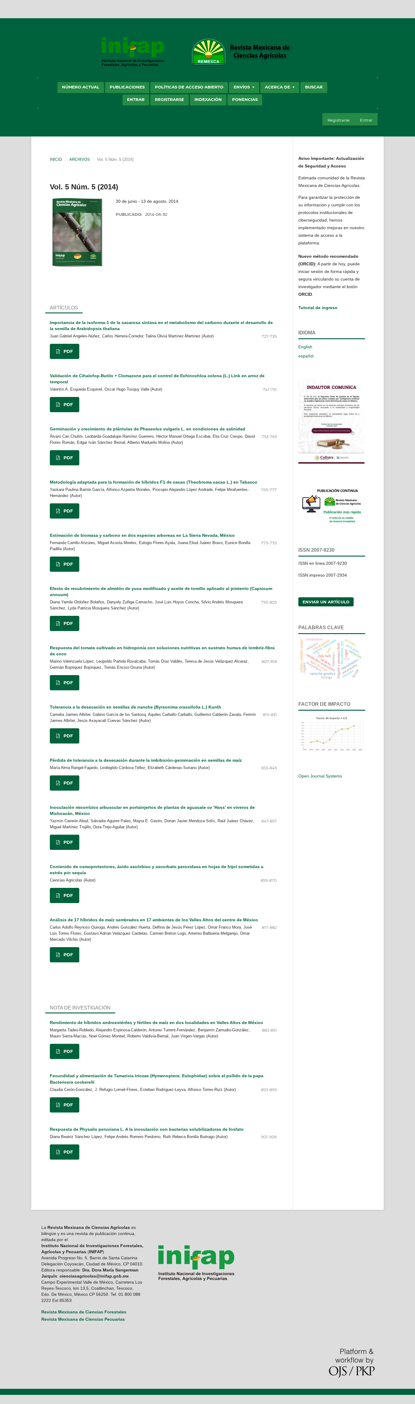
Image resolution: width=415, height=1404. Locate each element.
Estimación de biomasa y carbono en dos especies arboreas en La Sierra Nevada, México (142, 535)
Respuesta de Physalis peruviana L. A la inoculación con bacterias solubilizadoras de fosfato (147, 1129)
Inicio (56, 159)
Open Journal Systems (320, 776)
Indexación (208, 99)
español (306, 356)
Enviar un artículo (326, 601)
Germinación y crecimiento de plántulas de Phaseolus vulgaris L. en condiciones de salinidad (147, 428)
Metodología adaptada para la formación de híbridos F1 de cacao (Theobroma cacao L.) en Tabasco (153, 482)
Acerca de (278, 87)
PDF (67, 351)
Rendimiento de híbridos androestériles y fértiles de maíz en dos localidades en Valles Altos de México (156, 1022)
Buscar (314, 87)
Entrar (136, 99)
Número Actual (80, 87)
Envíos (242, 87)
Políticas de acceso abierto (189, 87)
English (305, 346)
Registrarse (169, 99)
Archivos (79, 159)
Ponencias (245, 99)
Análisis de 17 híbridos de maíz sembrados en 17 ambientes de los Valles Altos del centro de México (154, 919)
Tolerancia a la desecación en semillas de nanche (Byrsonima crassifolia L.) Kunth (135, 707)
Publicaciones (127, 87)
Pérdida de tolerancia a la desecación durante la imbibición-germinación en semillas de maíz (146, 760)
